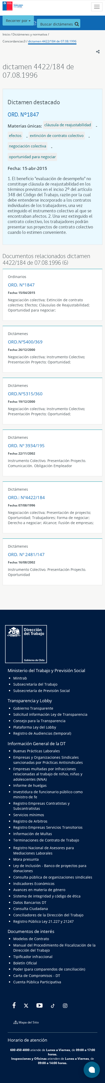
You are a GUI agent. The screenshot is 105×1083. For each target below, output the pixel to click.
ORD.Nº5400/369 (25, 342)
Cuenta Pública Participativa (37, 982)
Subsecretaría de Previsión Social (41, 690)
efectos (15, 135)
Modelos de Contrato (31, 938)
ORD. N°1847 (23, 114)
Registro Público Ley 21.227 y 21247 (43, 921)
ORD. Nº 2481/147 (26, 554)
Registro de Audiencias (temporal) (42, 733)
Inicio (6, 34)
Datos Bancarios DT (29, 902)
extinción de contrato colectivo (57, 135)
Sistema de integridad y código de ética (47, 896)
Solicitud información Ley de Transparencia (50, 714)
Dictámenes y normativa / (30, 34)
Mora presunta (26, 859)
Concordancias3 (14, 41)
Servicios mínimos (28, 814)
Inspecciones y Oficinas (29, 1058)
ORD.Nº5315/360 (25, 394)
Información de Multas (32, 833)
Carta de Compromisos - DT (36, 975)
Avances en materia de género (39, 889)
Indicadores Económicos (34, 883)
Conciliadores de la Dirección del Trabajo (48, 915)
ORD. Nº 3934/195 (26, 445)
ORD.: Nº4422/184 (26, 497)
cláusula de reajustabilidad (67, 124)
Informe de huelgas (30, 785)
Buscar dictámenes (57, 24)
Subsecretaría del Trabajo (35, 684)
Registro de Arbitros (30, 821)
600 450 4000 (20, 1050)
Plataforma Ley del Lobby (34, 727)
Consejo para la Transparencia (39, 720)
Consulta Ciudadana (30, 908)
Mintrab (20, 678)
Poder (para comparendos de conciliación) (49, 969)
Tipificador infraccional (32, 956)
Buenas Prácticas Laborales (36, 750)
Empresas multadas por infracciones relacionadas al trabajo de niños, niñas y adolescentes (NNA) (47, 774)
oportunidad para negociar (32, 156)
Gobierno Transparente (33, 708)
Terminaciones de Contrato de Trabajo (46, 840)
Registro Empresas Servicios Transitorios (48, 827)
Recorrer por (17, 20)
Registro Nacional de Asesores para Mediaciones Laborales (43, 850)
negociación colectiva (27, 145)
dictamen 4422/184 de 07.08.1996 (52, 41)
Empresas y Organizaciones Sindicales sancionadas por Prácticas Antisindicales (48, 760)
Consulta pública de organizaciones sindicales (52, 877)
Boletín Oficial (25, 963)
